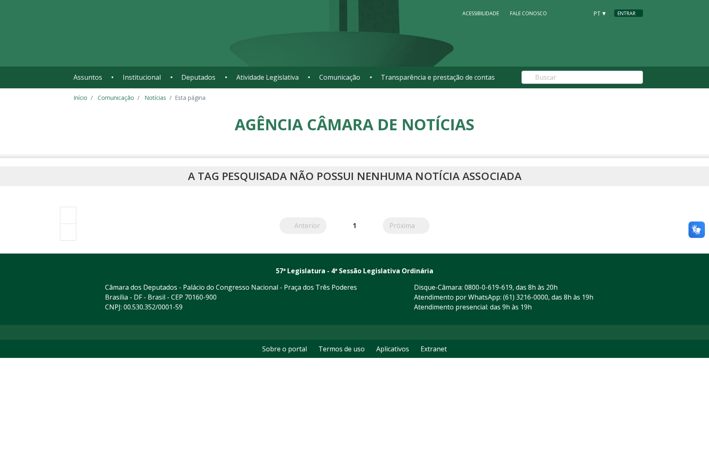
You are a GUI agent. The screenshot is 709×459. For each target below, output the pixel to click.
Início (80, 97)
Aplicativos (392, 348)
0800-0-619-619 (488, 287)
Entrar (627, 13)
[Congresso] (563, 13)
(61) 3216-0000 (525, 297)
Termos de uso (341, 348)
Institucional (142, 77)
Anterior (310, 225)
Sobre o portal (284, 348)
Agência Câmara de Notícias (354, 124)
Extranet (434, 348)
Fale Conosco (528, 13)
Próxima (409, 225)
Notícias (155, 97)
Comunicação (339, 77)
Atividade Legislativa (267, 77)
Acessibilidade (480, 13)
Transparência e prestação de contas (438, 77)
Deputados (198, 77)
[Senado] (579, 13)
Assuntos (87, 77)
